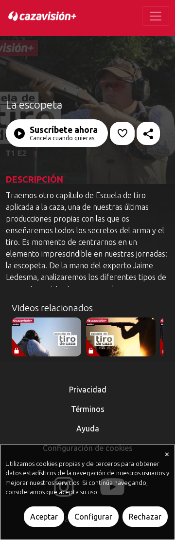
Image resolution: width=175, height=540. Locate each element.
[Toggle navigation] (155, 16)
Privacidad (87, 389)
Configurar (93, 516)
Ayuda (87, 428)
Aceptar (44, 516)
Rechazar (145, 516)
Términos (88, 409)
